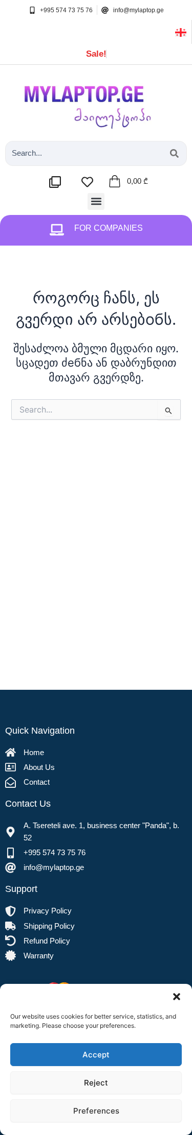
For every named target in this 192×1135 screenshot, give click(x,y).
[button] (177, 997)
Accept (96, 1054)
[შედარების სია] (57, 182)
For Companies (108, 228)
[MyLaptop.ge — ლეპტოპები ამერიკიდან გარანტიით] (96, 100)
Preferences (96, 1111)
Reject (96, 1083)
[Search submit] (174, 153)
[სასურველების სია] (90, 182)
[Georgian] (180, 31)
